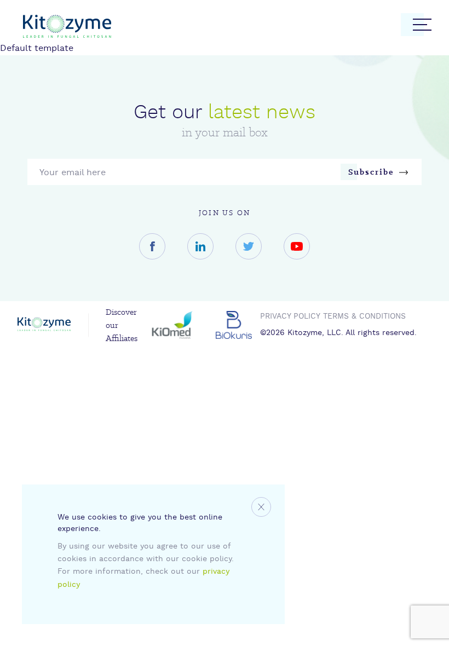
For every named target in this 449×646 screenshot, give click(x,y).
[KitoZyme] (67, 28)
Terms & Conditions (364, 317)
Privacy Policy (290, 317)
